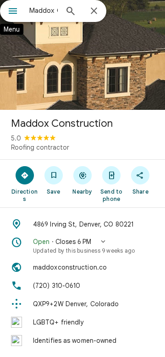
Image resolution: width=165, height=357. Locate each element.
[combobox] (43, 10)
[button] (82, 245)
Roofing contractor (40, 147)
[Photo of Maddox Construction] (82, 55)
